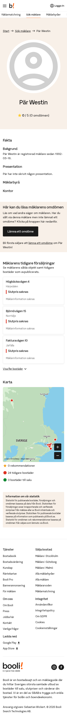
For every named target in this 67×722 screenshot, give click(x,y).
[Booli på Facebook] (61, 667)
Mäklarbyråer (53, 14)
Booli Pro (8, 579)
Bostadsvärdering (13, 562)
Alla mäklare (42, 579)
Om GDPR (41, 616)
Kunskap (8, 567)
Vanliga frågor (11, 628)
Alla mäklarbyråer (44, 573)
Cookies (40, 622)
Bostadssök (9, 556)
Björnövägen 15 (16, 311)
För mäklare (9, 591)
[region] (33, 424)
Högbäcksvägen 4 (17, 281)
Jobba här (8, 617)
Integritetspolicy (44, 610)
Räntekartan (10, 573)
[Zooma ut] (57, 455)
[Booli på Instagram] (54, 667)
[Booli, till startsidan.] (11, 5)
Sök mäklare (33, 14)
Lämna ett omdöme (21, 231)
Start (6, 31)
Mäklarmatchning (11, 14)
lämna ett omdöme (40, 243)
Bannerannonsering (14, 585)
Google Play (9, 642)
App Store (8, 648)
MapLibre (25, 459)
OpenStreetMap (12, 459)
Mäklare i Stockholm (46, 556)
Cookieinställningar (46, 628)
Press (6, 611)
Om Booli (8, 605)
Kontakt (7, 623)
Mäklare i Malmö (44, 567)
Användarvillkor (44, 604)
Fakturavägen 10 (17, 340)
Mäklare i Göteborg (46, 562)
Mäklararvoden (43, 585)
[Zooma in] (57, 447)
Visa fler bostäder (13, 368)
